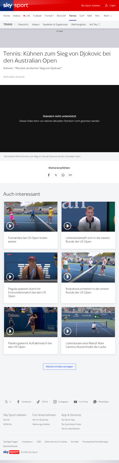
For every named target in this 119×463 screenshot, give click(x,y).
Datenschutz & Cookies (56, 441)
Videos (16, 15)
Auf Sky (93, 24)
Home (6, 15)
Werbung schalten (41, 424)
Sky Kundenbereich (71, 428)
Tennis (72, 15)
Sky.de (6, 419)
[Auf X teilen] (56, 175)
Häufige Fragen (10, 441)
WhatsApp (103, 401)
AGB (39, 441)
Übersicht (23, 24)
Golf (82, 15)
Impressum (27, 441)
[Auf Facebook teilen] (49, 175)
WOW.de (7, 424)
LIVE (28, 15)
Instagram (63, 401)
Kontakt (75, 441)
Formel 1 (49, 15)
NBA (89, 15)
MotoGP (61, 15)
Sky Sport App (68, 419)
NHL (97, 15)
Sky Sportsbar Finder (71, 424)
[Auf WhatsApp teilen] (63, 175)
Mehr (106, 15)
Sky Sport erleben (90, 5)
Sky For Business (40, 419)
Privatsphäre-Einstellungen (95, 441)
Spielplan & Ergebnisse (55, 24)
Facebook (26, 401)
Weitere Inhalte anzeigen (59, 366)
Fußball (37, 15)
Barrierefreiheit (10, 446)
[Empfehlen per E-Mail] (70, 175)
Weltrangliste (78, 24)
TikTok (45, 401)
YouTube (83, 401)
